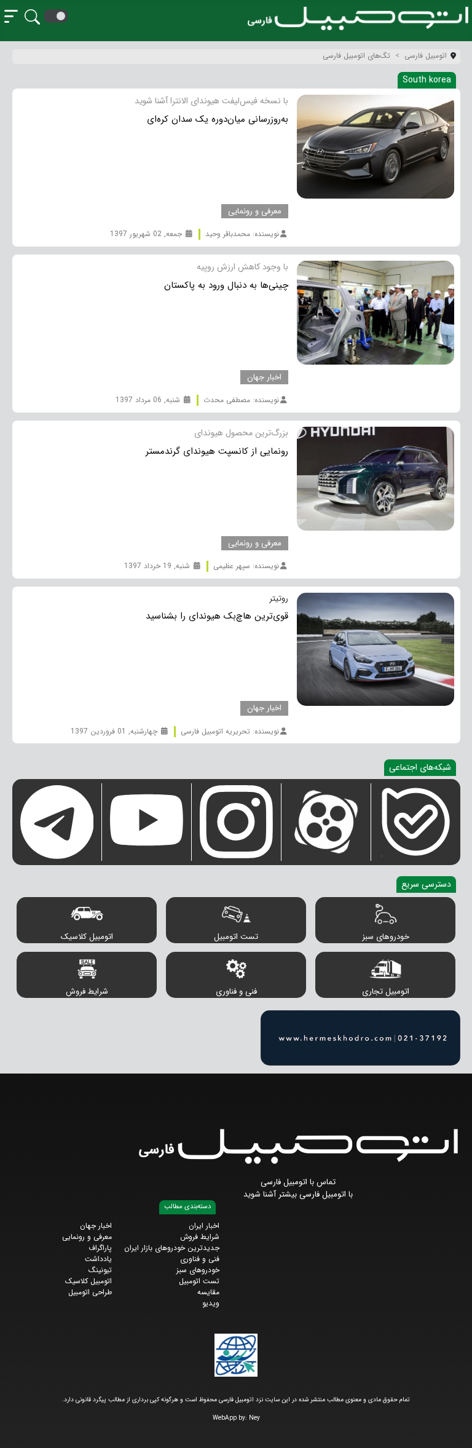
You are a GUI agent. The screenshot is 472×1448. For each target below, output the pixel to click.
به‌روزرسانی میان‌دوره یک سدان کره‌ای (217, 119)
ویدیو (210, 1303)
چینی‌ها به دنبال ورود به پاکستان (226, 285)
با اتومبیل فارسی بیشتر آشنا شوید (298, 1194)
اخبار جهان (96, 1226)
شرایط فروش (87, 991)
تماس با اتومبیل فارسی (298, 1182)
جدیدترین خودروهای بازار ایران (171, 1248)
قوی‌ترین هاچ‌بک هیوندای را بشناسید (217, 616)
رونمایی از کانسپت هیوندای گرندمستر (217, 451)
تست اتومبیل (236, 936)
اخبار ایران (204, 1226)
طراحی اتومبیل (90, 1292)
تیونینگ (100, 1270)
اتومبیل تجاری (385, 991)
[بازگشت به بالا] (19, 1428)
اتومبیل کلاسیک (87, 936)
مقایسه (208, 1292)
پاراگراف (100, 1248)
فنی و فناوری (236, 991)
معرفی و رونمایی (87, 1237)
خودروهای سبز (385, 936)
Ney (254, 1418)
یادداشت (98, 1259)
